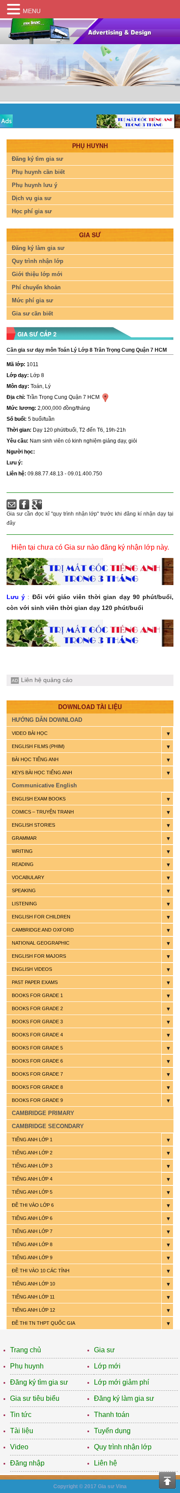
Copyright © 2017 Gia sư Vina (90, 1486)
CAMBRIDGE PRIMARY (43, 1113)
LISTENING (24, 903)
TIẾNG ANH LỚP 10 (33, 1283)
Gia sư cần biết (32, 313)
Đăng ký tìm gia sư (37, 159)
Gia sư (104, 1350)
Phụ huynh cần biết (38, 172)
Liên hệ (105, 1463)
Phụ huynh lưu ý (34, 185)
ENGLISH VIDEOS (32, 969)
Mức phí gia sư (32, 300)
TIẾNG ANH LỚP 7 (32, 1231)
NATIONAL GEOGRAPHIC (40, 943)
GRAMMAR (24, 838)
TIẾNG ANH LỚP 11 (33, 1296)
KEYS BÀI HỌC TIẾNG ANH (42, 772)
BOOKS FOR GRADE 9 (37, 1100)
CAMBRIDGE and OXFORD (43, 929)
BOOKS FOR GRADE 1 (37, 995)
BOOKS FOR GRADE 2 (37, 1008)
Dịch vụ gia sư (31, 198)
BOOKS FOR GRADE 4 (37, 1034)
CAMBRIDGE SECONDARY (48, 1126)
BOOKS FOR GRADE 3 (37, 1021)
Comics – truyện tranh (43, 811)
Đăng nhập (27, 1463)
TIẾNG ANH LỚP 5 (32, 1192)
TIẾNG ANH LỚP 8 (32, 1244)
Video (19, 1447)
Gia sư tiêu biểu (34, 1398)
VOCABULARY (28, 877)
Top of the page (167, 1480)
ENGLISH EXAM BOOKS (39, 798)
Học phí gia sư (32, 211)
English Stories (33, 825)
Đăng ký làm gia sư (38, 248)
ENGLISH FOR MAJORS (39, 956)
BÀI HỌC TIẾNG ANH (35, 759)
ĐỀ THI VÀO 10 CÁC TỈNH (40, 1270)
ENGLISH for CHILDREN (41, 916)
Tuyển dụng (112, 1430)
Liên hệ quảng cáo (47, 679)
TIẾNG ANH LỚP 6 (32, 1218)
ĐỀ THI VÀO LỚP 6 (33, 1205)
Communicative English (44, 785)
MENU (32, 10)
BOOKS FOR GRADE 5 (37, 1047)
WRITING (22, 851)
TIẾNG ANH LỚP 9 (32, 1257)
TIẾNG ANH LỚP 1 (32, 1139)
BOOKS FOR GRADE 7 (37, 1074)
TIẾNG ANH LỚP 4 (32, 1178)
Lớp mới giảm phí (121, 1382)
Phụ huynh (27, 1366)
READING (23, 864)
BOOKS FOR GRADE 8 (37, 1087)
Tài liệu (21, 1430)
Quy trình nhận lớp (37, 261)
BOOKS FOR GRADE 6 (37, 1060)
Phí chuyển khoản (36, 287)
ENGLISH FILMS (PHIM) (38, 746)
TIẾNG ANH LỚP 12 (33, 1310)
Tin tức (20, 1414)
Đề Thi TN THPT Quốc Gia (43, 1323)
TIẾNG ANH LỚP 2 (32, 1152)
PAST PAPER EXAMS (35, 982)
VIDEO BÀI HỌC (30, 733)
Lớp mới (107, 1366)
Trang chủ (25, 1350)
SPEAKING (24, 890)
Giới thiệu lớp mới (37, 274)
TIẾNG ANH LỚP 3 (32, 1165)
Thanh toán (111, 1414)
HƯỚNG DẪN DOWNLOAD (47, 720)
